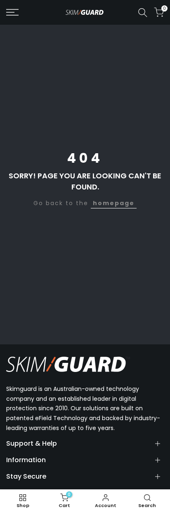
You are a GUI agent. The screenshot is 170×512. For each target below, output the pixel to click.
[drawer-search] (142, 12)
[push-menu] (12, 12)
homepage (114, 203)
